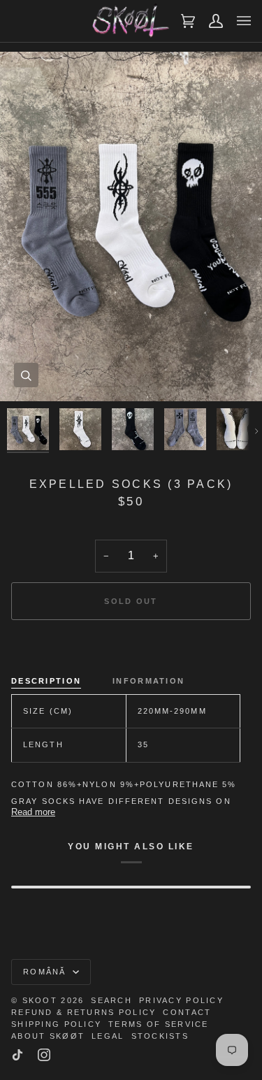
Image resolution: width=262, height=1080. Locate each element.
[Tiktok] (17, 1055)
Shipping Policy (56, 1024)
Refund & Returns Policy (83, 1012)
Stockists (160, 1036)
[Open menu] (237, 21)
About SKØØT (48, 1036)
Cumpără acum (131, 649)
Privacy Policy (181, 1000)
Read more (33, 812)
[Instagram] (44, 1055)
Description (46, 681)
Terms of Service (158, 1024)
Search (111, 1000)
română (46, 971)
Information (148, 681)
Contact (187, 1012)
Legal (108, 1036)
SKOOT (39, 1000)
